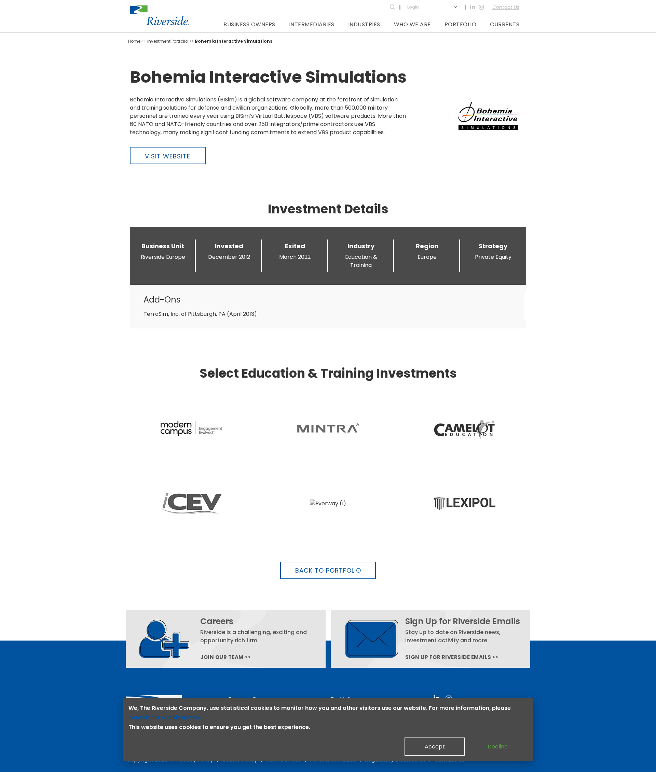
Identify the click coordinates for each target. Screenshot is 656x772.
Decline (498, 746)
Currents (504, 24)
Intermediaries (311, 24)
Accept (435, 746)
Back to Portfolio (328, 570)
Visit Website (167, 156)
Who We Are (412, 24)
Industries (364, 24)
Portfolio (461, 24)
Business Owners (249, 24)
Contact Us (505, 7)
